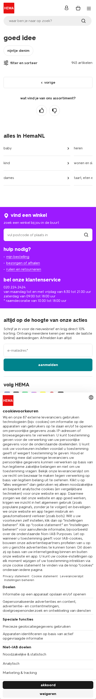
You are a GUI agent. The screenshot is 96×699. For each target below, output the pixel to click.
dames (9, 178)
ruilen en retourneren (23, 269)
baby (8, 148)
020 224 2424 (14, 287)
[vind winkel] (86, 235)
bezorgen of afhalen (23, 263)
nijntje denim (18, 50)
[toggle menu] (88, 8)
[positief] (41, 110)
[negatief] (54, 110)
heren (78, 148)
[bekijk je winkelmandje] (78, 8)
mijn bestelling (17, 257)
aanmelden (48, 365)
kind (7, 163)
